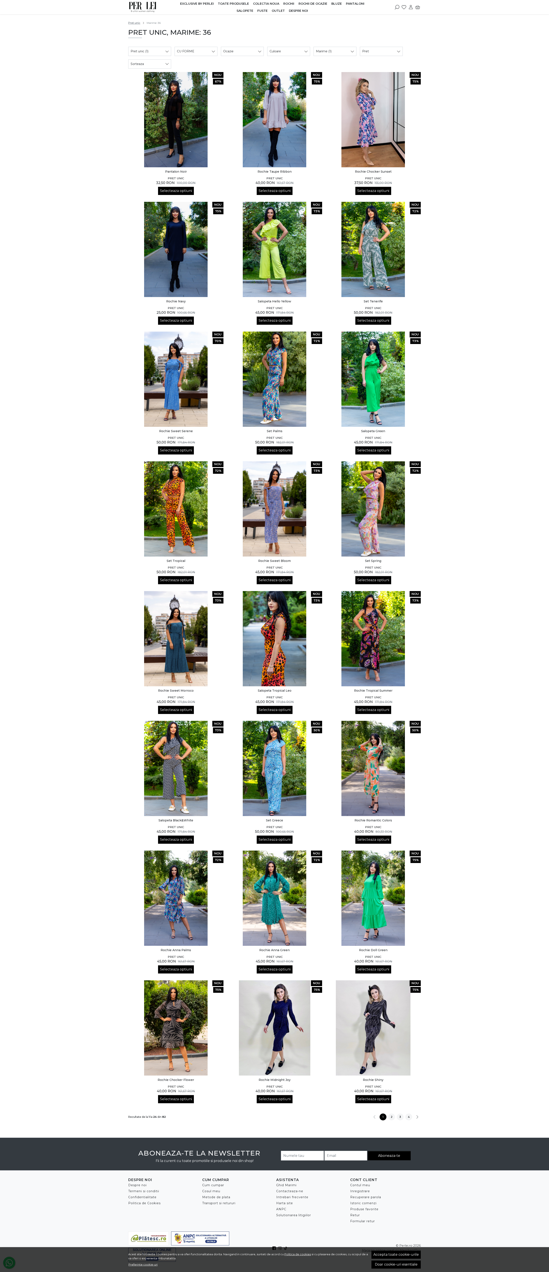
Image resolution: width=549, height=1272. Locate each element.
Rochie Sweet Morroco (176, 691)
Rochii (288, 4)
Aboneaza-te (389, 1156)
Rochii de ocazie (313, 4)
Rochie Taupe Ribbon (275, 172)
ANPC (281, 1209)
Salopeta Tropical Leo (274, 691)
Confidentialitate (142, 1197)
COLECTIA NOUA (266, 4)
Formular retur (362, 1221)
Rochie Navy (176, 301)
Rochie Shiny (373, 1080)
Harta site (284, 1203)
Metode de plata (216, 1197)
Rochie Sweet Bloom (274, 561)
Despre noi (298, 11)
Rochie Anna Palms (176, 950)
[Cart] (417, 7)
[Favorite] (404, 7)
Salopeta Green (373, 431)
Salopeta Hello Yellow (274, 301)
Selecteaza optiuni (176, 191)
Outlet (278, 11)
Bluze (336, 4)
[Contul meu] (411, 7)
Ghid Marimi (286, 1185)
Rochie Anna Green (274, 950)
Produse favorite (364, 1209)
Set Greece (274, 820)
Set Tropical (176, 561)
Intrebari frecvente (292, 1197)
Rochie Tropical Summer (373, 691)
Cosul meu (211, 1191)
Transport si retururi (218, 1203)
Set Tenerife (373, 301)
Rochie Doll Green (373, 950)
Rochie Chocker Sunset (373, 172)
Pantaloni (355, 4)
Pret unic (134, 22)
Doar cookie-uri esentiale (396, 1264)
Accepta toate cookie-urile (396, 1254)
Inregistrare (360, 1191)
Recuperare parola (365, 1197)
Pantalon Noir (176, 172)
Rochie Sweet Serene (176, 431)
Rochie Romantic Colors (373, 820)
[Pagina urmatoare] (417, 1117)
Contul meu (360, 1185)
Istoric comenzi (363, 1203)
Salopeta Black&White (175, 820)
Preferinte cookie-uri (143, 1264)
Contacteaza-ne (289, 1191)
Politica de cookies (297, 1254)
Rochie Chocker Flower (176, 1080)
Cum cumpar (213, 1185)
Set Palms (274, 431)
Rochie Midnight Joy (275, 1080)
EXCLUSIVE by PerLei (197, 4)
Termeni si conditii (143, 1191)
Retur (355, 1215)
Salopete (245, 11)
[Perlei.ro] (149, 7)
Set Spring (373, 561)
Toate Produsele (233, 4)
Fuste (262, 11)
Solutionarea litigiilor (293, 1215)
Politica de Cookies (144, 1203)
